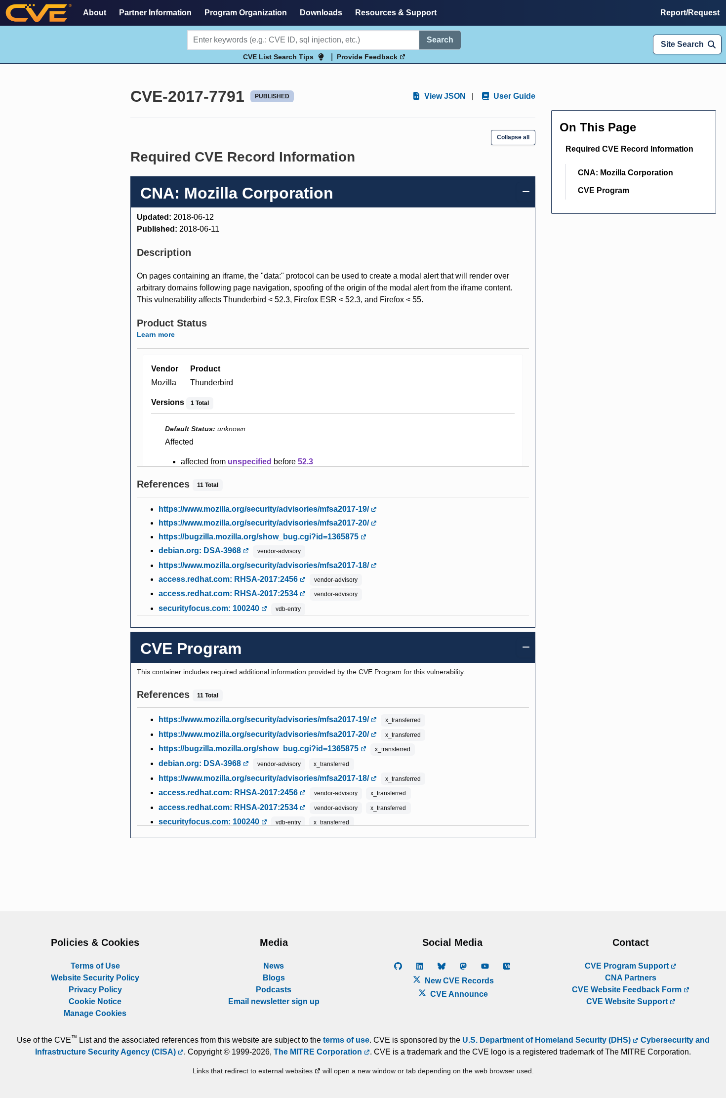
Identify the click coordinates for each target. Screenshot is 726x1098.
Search (440, 40)
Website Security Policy (95, 978)
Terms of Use (95, 966)
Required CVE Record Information (629, 149)
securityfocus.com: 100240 (210, 608)
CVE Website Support (628, 1001)
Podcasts (273, 989)
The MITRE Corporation (319, 1052)
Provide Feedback (368, 57)
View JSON (444, 96)
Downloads (321, 12)
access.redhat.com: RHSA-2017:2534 (229, 593)
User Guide (513, 96)
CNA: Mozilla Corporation (625, 172)
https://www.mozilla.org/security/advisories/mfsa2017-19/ (265, 509)
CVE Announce (458, 994)
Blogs (274, 978)
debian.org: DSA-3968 (201, 550)
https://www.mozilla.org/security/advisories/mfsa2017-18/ (265, 565)
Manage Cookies (95, 1013)
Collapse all (513, 137)
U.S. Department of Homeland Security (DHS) (547, 1040)
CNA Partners (630, 978)
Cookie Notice (95, 1001)
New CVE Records (458, 980)
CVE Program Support (628, 966)
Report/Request (690, 12)
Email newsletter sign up (274, 1001)
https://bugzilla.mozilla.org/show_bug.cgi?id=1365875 (260, 536)
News (273, 966)
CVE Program (603, 190)
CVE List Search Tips (278, 57)
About (94, 12)
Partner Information (155, 12)
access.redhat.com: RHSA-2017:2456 (229, 579)
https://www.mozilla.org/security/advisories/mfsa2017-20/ (265, 523)
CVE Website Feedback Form (628, 989)
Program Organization (245, 12)
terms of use (346, 1040)
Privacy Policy (95, 989)
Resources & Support (396, 12)
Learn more (156, 334)
